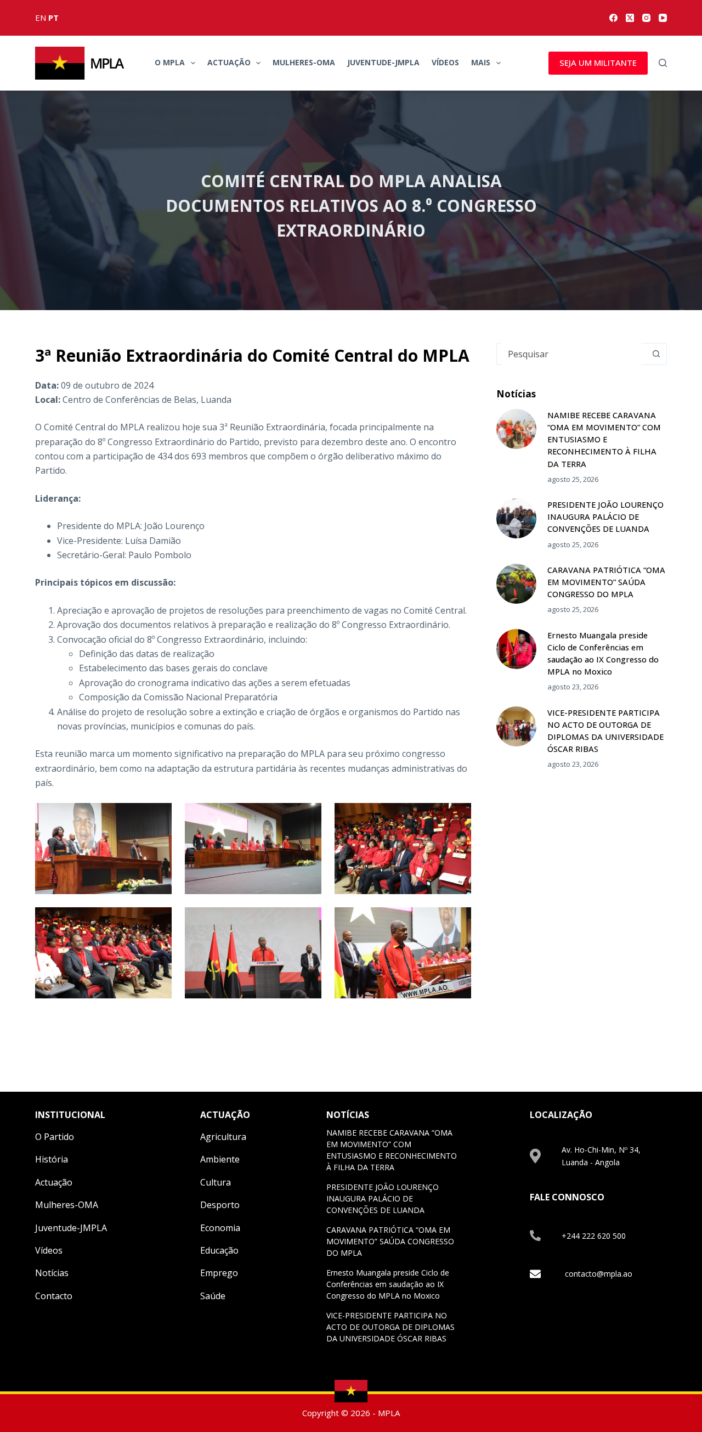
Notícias (52, 1273)
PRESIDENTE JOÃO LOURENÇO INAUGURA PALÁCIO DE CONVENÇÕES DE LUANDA (605, 516)
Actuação (229, 62)
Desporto (220, 1205)
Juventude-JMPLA (383, 62)
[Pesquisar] (663, 63)
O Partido (54, 1137)
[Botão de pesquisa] (656, 354)
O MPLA (170, 62)
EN (40, 17)
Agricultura (223, 1137)
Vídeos (445, 62)
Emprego (219, 1273)
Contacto (53, 1296)
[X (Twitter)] (630, 18)
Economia (220, 1228)
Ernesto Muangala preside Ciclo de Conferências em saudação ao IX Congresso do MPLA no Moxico (387, 1284)
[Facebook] (613, 18)
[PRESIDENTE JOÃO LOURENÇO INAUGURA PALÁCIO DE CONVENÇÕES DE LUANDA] (516, 518)
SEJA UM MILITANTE (598, 62)
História (51, 1159)
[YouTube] (663, 18)
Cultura (215, 1182)
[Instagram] (646, 18)
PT (53, 17)
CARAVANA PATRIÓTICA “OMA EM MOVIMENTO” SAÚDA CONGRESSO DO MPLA (606, 581)
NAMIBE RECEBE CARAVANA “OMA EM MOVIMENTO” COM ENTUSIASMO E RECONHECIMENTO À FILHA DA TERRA (604, 439)
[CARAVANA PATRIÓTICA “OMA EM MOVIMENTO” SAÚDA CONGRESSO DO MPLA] (516, 584)
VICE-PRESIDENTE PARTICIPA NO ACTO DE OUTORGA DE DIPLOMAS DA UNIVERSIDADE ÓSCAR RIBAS (390, 1327)
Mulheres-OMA (304, 62)
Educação (219, 1250)
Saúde (212, 1296)
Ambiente (220, 1159)
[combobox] (571, 354)
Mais (480, 62)
